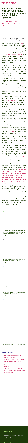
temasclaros (8, 2)
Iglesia (24, 157)
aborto (13, 131)
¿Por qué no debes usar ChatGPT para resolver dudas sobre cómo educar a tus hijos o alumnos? (15, 370)
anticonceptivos (12, 100)
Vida (21, 45)
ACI (9, 69)
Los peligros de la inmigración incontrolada (12, 286)
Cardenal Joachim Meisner (13, 55)
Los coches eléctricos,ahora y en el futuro (12, 319)
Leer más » (5, 235)
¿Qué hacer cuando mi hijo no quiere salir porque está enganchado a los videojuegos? (14, 361)
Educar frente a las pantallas (12, 374)
